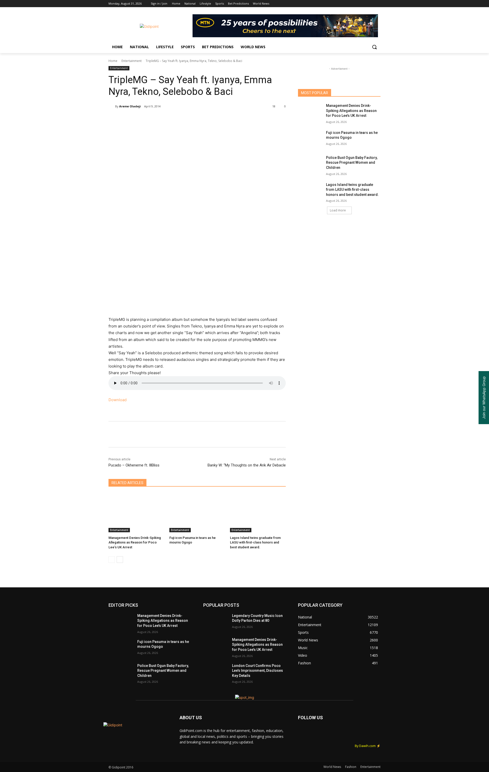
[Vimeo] (370, 4)
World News (332, 767)
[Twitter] (363, 4)
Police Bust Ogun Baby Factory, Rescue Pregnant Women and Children (351, 163)
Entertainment (131, 61)
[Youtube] (378, 4)
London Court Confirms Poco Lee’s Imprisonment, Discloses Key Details (257, 671)
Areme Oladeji (130, 106)
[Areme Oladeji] (111, 106)
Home (112, 61)
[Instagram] (356, 4)
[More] (215, 119)
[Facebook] (349, 4)
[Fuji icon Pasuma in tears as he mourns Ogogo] (197, 512)
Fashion (350, 767)
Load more (338, 210)
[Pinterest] (169, 119)
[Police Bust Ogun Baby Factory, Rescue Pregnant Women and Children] (310, 164)
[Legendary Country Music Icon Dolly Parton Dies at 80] (215, 622)
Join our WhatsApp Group (484, 397)
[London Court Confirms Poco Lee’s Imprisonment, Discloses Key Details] (215, 672)
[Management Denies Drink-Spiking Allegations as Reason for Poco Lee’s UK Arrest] (136, 512)
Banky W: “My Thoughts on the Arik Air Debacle (247, 465)
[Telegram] (204, 119)
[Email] (192, 119)
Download (117, 399)
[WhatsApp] (180, 119)
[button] (374, 47)
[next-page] (120, 559)
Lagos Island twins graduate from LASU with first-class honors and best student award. (255, 542)
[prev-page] (111, 559)
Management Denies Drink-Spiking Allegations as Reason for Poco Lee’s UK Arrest (134, 542)
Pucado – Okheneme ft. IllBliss (133, 465)
